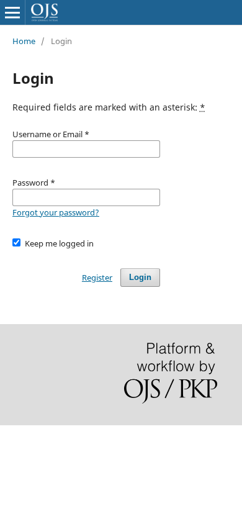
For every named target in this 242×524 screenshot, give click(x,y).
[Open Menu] (12, 12)
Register (97, 277)
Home (23, 41)
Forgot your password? (55, 212)
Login (140, 277)
